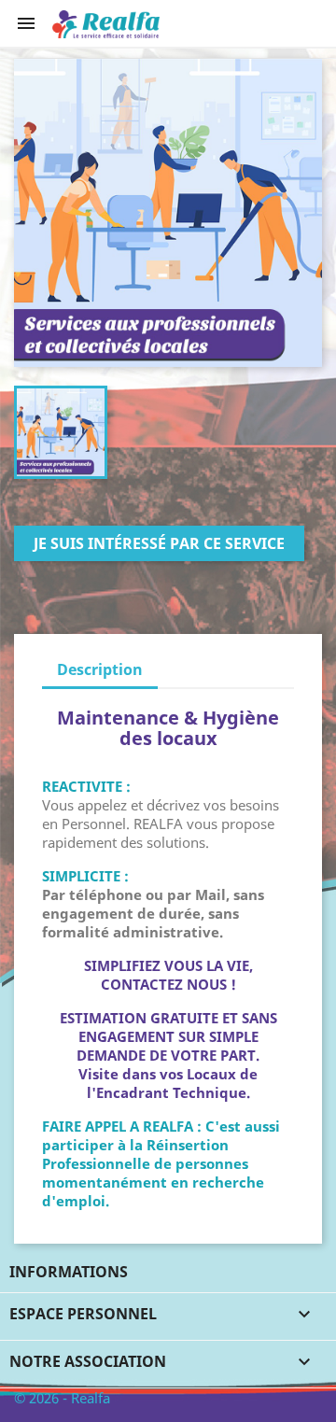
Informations (68, 1271)
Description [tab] (100, 669)
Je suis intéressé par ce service (159, 543)
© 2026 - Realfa (62, 1397)
